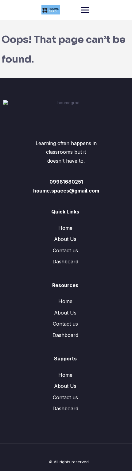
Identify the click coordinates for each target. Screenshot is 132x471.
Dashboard (65, 261)
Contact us (65, 250)
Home (65, 228)
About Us (65, 239)
